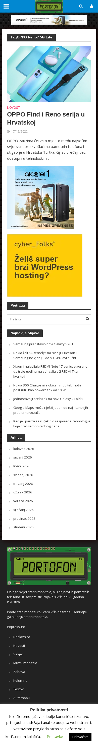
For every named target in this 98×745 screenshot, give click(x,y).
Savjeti (18, 654)
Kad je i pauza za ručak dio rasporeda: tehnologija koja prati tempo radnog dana (51, 423)
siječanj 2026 (23, 509)
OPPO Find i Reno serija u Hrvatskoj (46, 118)
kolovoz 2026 (23, 448)
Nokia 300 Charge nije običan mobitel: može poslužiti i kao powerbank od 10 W (47, 387)
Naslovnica (21, 637)
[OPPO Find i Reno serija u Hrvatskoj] (49, 73)
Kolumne (20, 680)
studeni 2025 (23, 527)
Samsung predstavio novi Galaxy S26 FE (44, 344)
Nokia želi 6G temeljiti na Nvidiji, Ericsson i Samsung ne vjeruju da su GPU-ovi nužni (45, 355)
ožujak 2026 (22, 492)
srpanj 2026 (22, 457)
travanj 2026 (23, 483)
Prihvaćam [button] (80, 736)
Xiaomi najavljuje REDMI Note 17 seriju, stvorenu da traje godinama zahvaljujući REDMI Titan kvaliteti (50, 371)
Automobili (21, 698)
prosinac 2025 (24, 518)
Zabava (19, 671)
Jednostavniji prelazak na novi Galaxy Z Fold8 (48, 398)
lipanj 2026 (21, 466)
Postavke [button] (55, 736)
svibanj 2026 (23, 475)
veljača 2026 (23, 501)
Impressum (16, 626)
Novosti (14, 108)
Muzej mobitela (25, 663)
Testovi (18, 689)
